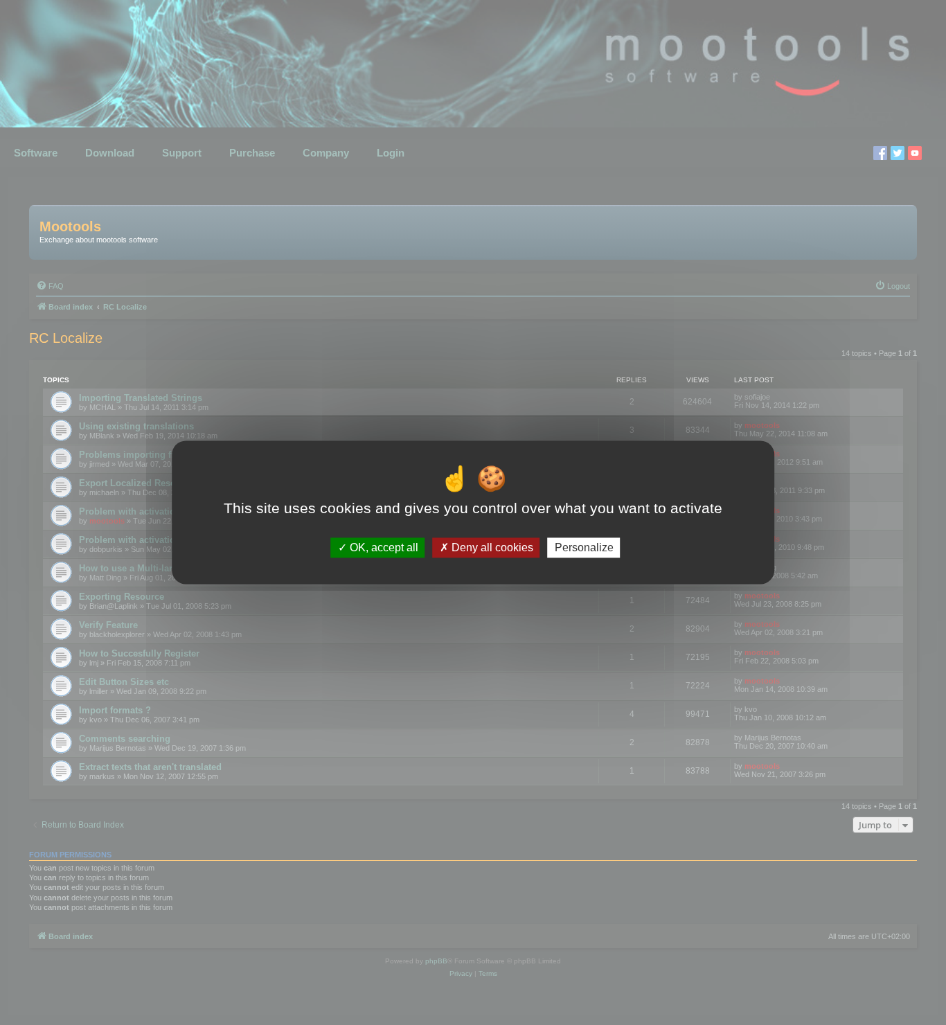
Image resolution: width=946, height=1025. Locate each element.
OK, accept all (382, 547)
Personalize (584, 547)
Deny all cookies (491, 547)
